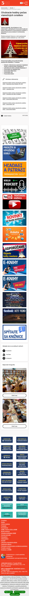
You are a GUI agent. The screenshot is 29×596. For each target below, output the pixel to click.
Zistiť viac (14, 395)
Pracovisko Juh (8, 72)
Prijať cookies (8, 592)
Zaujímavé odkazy (6, 544)
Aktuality (12, 7)
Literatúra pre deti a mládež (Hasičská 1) (15, 68)
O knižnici (4, 520)
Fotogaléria (4, 537)
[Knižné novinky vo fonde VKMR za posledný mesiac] (14, 218)
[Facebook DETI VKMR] (14, 316)
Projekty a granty (6, 548)
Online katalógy (5, 524)
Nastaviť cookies (14, 594)
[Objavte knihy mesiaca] (14, 250)
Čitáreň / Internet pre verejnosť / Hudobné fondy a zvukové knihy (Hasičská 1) (16, 65)
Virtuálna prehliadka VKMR (8, 533)
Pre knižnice (4, 527)
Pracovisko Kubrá (9, 73)
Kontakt (3, 540)
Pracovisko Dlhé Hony (10, 71)
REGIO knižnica (5, 531)
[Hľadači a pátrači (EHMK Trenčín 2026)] (14, 169)
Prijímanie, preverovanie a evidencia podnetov (14, 546)
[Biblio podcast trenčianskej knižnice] (14, 185)
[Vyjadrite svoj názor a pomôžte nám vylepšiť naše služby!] (14, 234)
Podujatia (3, 526)
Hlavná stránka (4, 7)
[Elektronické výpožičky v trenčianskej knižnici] (14, 267)
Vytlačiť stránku (7, 115)
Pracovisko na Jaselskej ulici (12, 69)
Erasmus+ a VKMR (6, 549)
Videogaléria (4, 538)
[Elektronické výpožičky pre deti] (14, 283)
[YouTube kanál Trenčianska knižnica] (14, 201)
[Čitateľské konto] (14, 153)
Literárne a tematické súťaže (9, 542)
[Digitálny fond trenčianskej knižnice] (14, 299)
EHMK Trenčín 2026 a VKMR (9, 529)
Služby (3, 522)
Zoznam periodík (6, 535)
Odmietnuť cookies (20, 592)
